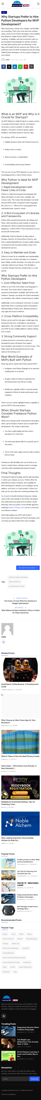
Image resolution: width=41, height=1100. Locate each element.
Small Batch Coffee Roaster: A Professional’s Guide (20, 685)
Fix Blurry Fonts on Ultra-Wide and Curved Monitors (28, 861)
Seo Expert (6, 972)
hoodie (12, 967)
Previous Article (22, 598)
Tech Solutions (21, 864)
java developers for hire (16, 586)
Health (21, 934)
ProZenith (25, 948)
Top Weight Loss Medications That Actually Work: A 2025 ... (27, 1042)
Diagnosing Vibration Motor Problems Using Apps (27, 896)
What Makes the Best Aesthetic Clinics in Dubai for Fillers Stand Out (21, 611)
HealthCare (27, 962)
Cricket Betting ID (8, 953)
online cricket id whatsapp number (14, 958)
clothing (5, 944)
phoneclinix (20, 899)
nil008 (3, 637)
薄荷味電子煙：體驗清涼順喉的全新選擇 (28, 884)
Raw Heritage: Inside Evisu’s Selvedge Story (27, 908)
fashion (5, 934)
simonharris (4, 725)
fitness (29, 934)
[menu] (2, 3)
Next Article (19, 608)
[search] (38, 3)
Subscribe (34, 1079)
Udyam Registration (25, 967)
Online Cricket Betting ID (11, 948)
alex (2, 807)
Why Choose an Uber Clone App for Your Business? (18, 721)
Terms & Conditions (8, 1094)
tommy (3, 771)
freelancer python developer (18, 577)
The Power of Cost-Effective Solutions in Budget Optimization (20, 602)
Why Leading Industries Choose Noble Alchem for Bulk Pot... (17, 839)
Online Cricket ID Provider (11, 962)
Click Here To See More (26, 568)
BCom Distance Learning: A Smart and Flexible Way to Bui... (28, 1054)
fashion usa (15, 944)
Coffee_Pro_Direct (6, 689)
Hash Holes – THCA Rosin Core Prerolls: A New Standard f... (19, 767)
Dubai (5, 967)
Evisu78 (19, 911)
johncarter (20, 887)
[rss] (3, 1016)
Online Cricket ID (8, 939)
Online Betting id (31, 939)
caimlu (19, 1046)
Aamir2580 (20, 1059)
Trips (15, 972)
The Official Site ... (22, 876)
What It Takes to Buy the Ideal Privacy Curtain (20, 756)
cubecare (3, 759)
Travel (13, 934)
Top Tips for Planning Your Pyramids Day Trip (27, 872)
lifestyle (19, 939)
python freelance (14, 582)
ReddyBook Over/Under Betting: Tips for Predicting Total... (18, 803)
